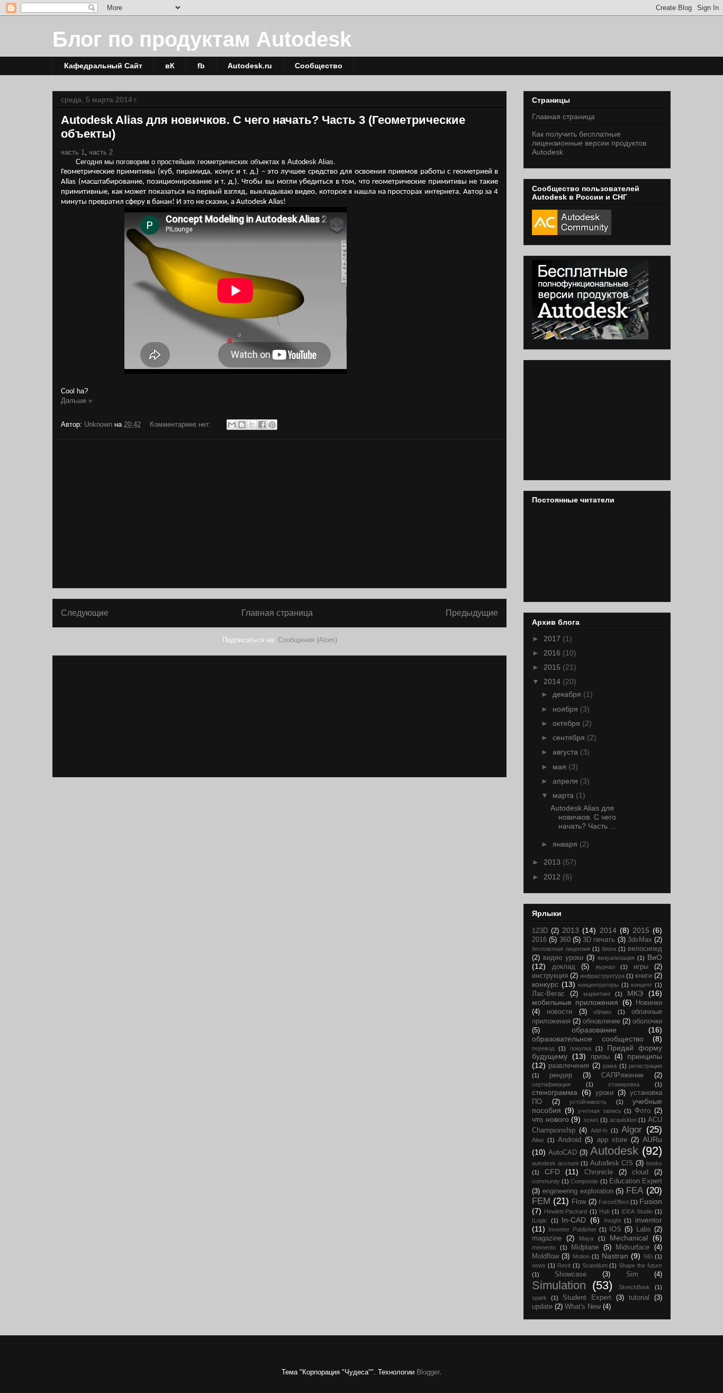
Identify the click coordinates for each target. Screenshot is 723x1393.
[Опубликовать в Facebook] (262, 424)
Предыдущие (472, 612)
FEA (634, 1190)
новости (559, 1011)
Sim (632, 1274)
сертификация (551, 1084)
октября (567, 723)
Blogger (428, 1372)
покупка (580, 1048)
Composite (584, 1181)
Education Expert (635, 1181)
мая (560, 766)
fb (201, 65)
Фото (642, 1111)
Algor (631, 1130)
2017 (553, 638)
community (546, 1181)
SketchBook (634, 1287)
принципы (644, 1056)
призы (600, 1057)
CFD (552, 1171)
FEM (541, 1201)
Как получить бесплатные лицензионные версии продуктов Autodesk (589, 143)
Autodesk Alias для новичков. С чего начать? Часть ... (583, 817)
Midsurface (632, 1247)
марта (564, 795)
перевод (543, 1048)
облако (602, 1012)
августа (566, 752)
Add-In (599, 1130)
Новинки (649, 1002)
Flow (579, 1202)
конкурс (545, 984)
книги (643, 975)
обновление (601, 1021)
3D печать (599, 939)
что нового (550, 1119)
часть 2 (101, 152)
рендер (560, 1075)
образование (594, 1030)
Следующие (85, 612)
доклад (563, 966)
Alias (538, 1140)
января (566, 844)
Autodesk (614, 1150)
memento (544, 1247)
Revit (564, 1265)
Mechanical (629, 1238)
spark (539, 1298)
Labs (643, 1229)
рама (610, 1066)
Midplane (585, 1247)
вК (170, 65)
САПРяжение (622, 1075)
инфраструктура (602, 976)
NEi (648, 1256)
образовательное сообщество (588, 1039)
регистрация (645, 1066)
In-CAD (574, 1220)
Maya (586, 1238)
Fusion (650, 1201)
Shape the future (640, 1265)
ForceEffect (614, 1202)
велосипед (645, 948)
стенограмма (554, 1092)
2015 (553, 667)
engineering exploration (578, 1191)
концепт (641, 985)
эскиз (590, 1120)
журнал (605, 967)
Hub (604, 1211)
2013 (553, 862)
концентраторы (598, 985)
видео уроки (563, 957)
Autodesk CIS (612, 1163)
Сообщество (318, 65)
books (654, 1163)
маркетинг (597, 994)
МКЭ (635, 993)
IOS (615, 1229)
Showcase (570, 1274)
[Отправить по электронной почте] (232, 424)
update (542, 1306)
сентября (570, 737)
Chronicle (598, 1172)
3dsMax (640, 939)
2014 (553, 681)
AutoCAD (562, 1152)
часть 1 (73, 152)
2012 (553, 877)
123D (540, 930)
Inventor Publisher (572, 1229)
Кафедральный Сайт (103, 65)
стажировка (623, 1084)
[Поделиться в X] (252, 424)
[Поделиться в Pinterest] (272, 424)
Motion (581, 1256)
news (539, 1265)
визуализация (616, 958)
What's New (583, 1306)
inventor (648, 1220)
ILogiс (539, 1220)
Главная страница (277, 612)
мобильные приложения (575, 1002)
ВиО (654, 957)
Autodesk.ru (250, 65)
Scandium (595, 1265)
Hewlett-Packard (565, 1211)
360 (565, 939)
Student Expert (587, 1297)
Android (569, 1140)
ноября (566, 709)
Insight (612, 1220)
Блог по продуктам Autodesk (201, 39)
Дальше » (76, 401)
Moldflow (545, 1256)
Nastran (615, 1256)
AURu (652, 1139)
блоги (609, 949)
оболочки (647, 1021)
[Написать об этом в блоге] (242, 424)
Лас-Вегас (548, 993)
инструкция (550, 975)
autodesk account (555, 1163)
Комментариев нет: (181, 424)
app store (612, 1140)
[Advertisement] (279, 513)
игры (641, 966)
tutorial (639, 1297)
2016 (553, 653)
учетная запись (599, 1111)
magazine (547, 1238)
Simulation (559, 1285)
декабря (568, 694)
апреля (566, 781)
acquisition (623, 1120)
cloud (640, 1172)
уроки (604, 1093)
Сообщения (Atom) (307, 640)
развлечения (568, 1066)
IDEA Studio (636, 1211)
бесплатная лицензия (561, 949)
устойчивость (588, 1102)
